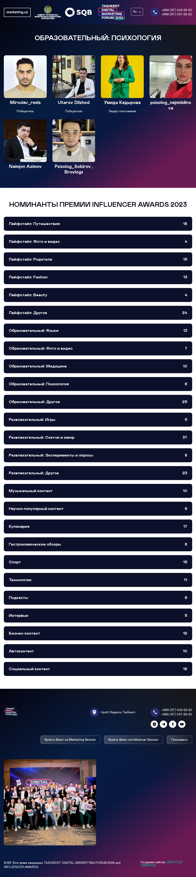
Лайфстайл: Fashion (98, 277)
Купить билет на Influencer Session (133, 739)
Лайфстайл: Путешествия (98, 224)
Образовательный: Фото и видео (98, 348)
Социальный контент (98, 669)
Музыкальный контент (98, 491)
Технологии (98, 580)
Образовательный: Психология (98, 384)
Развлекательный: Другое (98, 473)
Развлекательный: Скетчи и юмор (98, 437)
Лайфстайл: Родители (98, 259)
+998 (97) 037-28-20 (176, 14)
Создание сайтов (161, 864)
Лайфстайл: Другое (98, 313)
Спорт (98, 562)
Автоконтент (98, 651)
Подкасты (98, 598)
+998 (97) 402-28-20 (177, 10)
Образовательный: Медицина (98, 366)
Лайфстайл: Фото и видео (98, 242)
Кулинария (98, 526)
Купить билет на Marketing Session (70, 739)
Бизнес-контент (98, 633)
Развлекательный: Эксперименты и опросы (98, 455)
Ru (135, 11)
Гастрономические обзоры (98, 544)
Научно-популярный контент (98, 509)
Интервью (98, 616)
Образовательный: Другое (98, 402)
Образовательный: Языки (98, 331)
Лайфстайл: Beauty (98, 295)
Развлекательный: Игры (98, 420)
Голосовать (179, 739)
